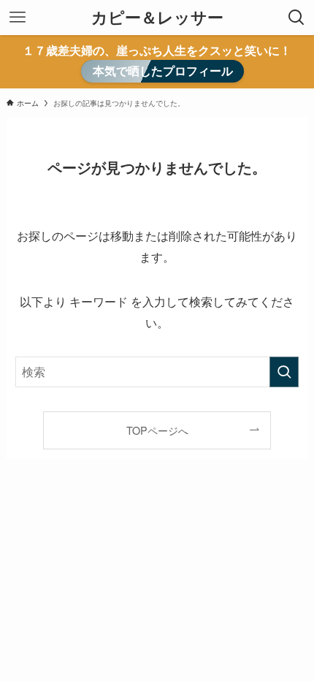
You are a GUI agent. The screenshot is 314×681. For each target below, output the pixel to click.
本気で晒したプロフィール (163, 71)
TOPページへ (157, 430)
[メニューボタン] (17, 17)
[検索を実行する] (284, 372)
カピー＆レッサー (157, 17)
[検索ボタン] (296, 17)
